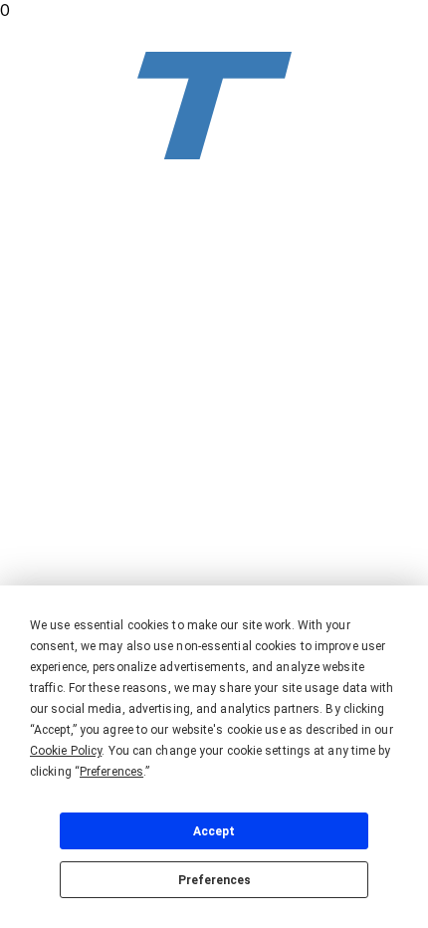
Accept (214, 831)
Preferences (214, 880)
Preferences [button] (111, 772)
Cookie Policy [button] (66, 751)
